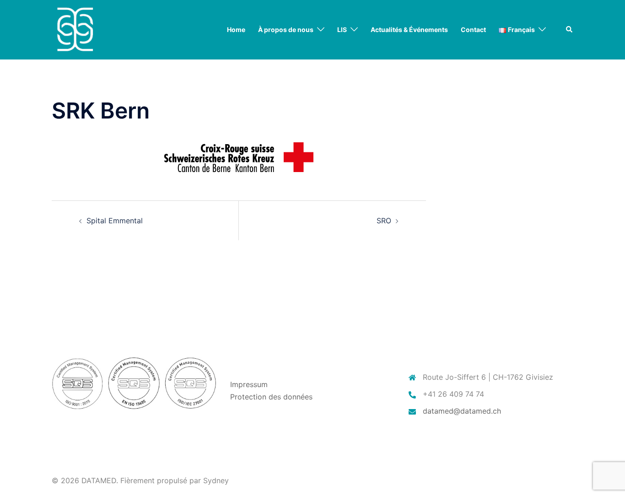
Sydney (216, 480)
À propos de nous (285, 29)
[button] (569, 29)
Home (236, 29)
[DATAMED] (74, 28)
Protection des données (271, 396)
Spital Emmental (114, 220)
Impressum (249, 384)
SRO (384, 220)
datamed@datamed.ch (462, 410)
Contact (473, 29)
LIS (342, 29)
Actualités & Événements (409, 29)
